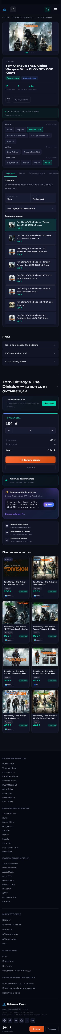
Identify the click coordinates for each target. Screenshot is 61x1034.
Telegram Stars (9, 768)
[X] (27, 1020)
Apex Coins (7, 789)
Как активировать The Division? (21, 345)
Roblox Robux (8, 772)
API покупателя (10, 934)
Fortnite (6, 901)
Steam (26, 163)
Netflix (5, 834)
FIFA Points (7, 801)
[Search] (13, 9)
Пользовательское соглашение (18, 983)
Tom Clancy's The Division (23, 17)
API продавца (9, 939)
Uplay (37, 163)
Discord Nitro (8, 880)
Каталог (5, 17)
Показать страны (12, 115)
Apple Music (8, 872)
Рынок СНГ (8, 929)
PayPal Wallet (8, 797)
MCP (4, 943)
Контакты (7, 966)
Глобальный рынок (11, 924)
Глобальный (35, 129)
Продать (31, 467)
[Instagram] (21, 1020)
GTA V (5, 893)
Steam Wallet (8, 822)
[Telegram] (4, 1020)
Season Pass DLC (32, 152)
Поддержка (8, 961)
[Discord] (32, 1020)
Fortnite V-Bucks (10, 776)
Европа (20, 129)
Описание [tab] (10, 173)
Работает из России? (16, 353)
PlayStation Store (10, 847)
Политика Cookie (11, 992)
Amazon (6, 830)
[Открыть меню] (56, 9)
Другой (10, 141)
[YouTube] (16, 1020)
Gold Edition (13, 152)
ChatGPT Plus (8, 884)
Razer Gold (7, 851)
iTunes (5, 818)
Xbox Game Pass (10, 863)
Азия (9, 129)
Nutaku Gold (8, 764)
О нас (5, 956)
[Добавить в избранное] (8, 100)
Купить (36, 1029)
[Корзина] (47, 9)
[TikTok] (10, 1020)
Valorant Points (9, 780)
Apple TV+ (7, 876)
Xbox (47, 163)
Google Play (7, 826)
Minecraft (6, 889)
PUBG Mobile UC (9, 785)
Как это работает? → (15, 514)
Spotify (5, 839)
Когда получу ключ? (15, 361)
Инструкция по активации (21, 208)
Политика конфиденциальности (18, 988)
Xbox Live (6, 843)
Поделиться (23, 100)
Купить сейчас (32, 460)
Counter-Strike (9, 897)
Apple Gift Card (9, 813)
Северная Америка (40, 135)
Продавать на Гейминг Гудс (16, 970)
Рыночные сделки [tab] (37, 173)
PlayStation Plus (9, 867)
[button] (30, 504)
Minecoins (7, 793)
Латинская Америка (16, 135)
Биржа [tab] (22, 173)
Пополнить (49, 403)
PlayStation (12, 163)
